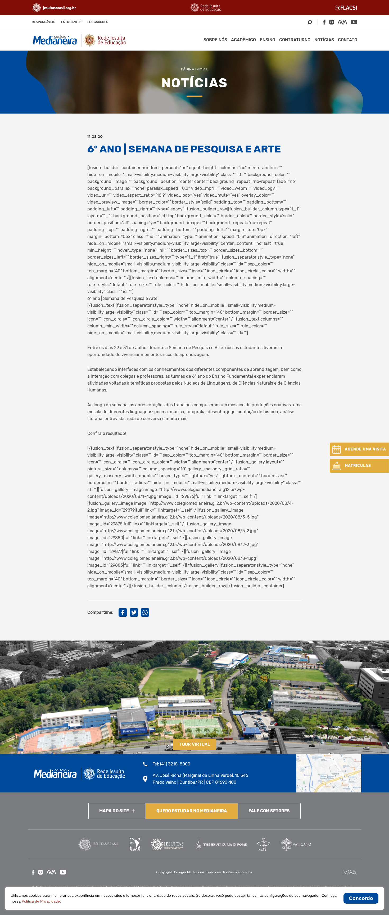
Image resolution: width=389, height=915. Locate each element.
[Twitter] (134, 612)
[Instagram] (331, 22)
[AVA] (342, 22)
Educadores (97, 22)
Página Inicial (194, 69)
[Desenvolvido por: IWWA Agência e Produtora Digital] (349, 872)
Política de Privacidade (41, 901)
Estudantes (71, 22)
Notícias (324, 39)
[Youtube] (354, 22)
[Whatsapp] (145, 612)
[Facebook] (324, 22)
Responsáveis (43, 22)
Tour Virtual (194, 744)
